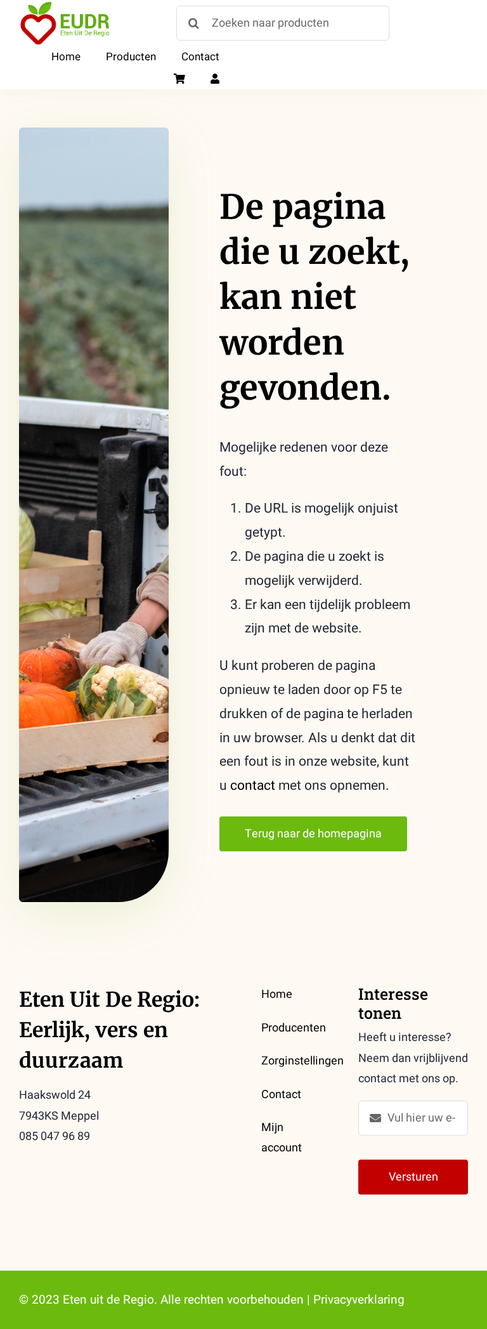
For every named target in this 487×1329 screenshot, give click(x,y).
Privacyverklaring (359, 1300)
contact (252, 785)
